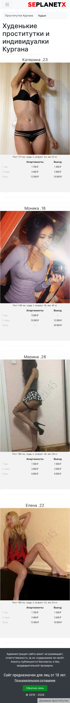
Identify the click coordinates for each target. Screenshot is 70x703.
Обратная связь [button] (35, 688)
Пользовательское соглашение (35, 680)
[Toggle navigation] (7, 4)
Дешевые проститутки (53, 700)
